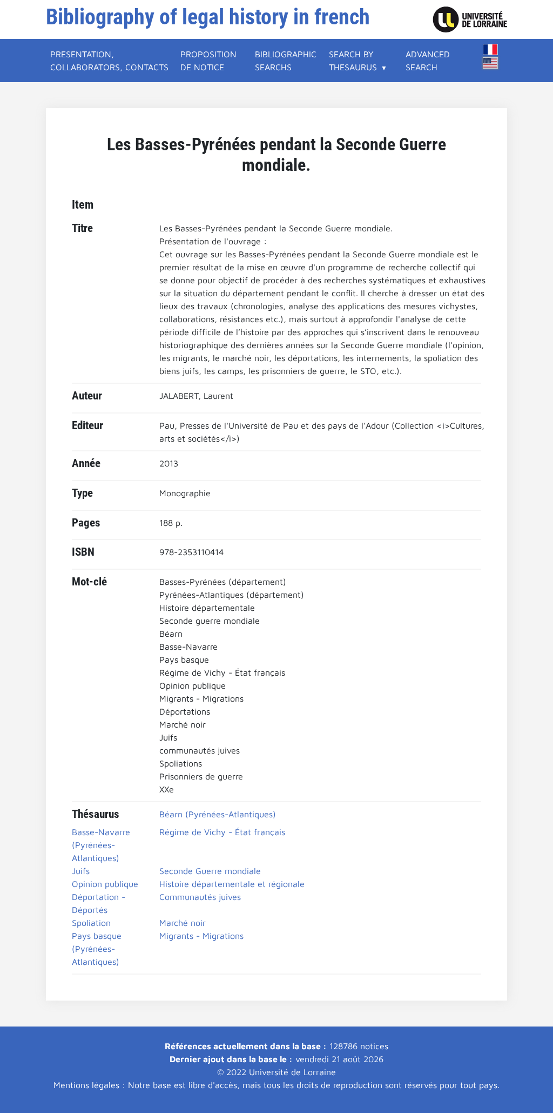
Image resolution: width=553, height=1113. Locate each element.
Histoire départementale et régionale (232, 884)
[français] (490, 49)
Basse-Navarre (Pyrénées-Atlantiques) (101, 845)
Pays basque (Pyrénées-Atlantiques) (97, 949)
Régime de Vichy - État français (222, 832)
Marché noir (182, 923)
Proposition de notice (208, 60)
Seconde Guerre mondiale (210, 871)
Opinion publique (105, 884)
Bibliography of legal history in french (208, 17)
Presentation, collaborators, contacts (109, 60)
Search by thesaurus (353, 60)
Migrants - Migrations (201, 936)
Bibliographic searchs (285, 60)
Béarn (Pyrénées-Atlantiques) (217, 814)
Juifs (81, 871)
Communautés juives (200, 897)
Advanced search (428, 60)
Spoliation (91, 923)
